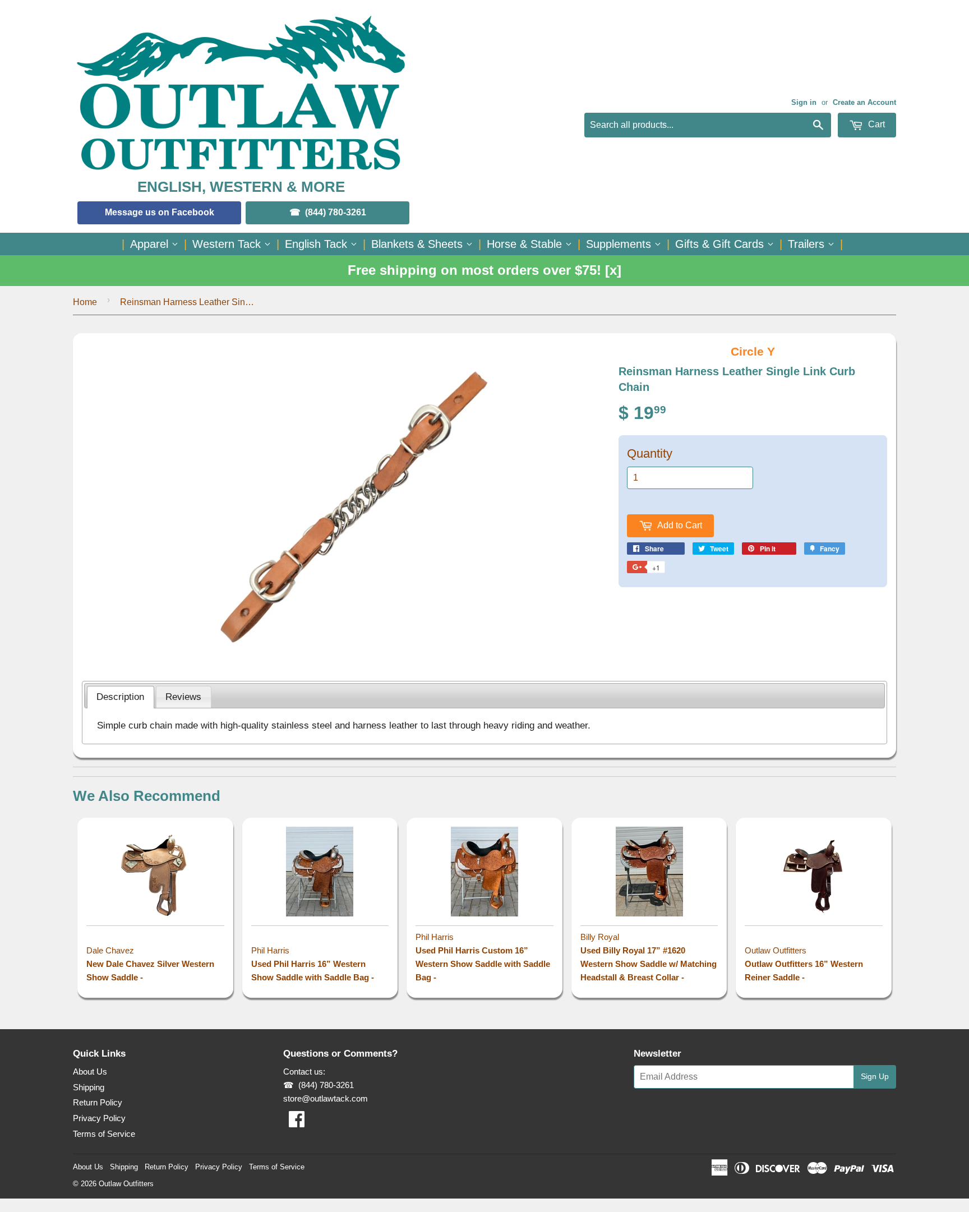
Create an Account (864, 102)
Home (85, 302)
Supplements (620, 244)
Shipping (88, 1087)
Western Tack (228, 244)
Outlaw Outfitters (126, 1183)
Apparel (151, 244)
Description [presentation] (120, 697)
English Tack (317, 244)
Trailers (808, 244)
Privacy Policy (99, 1118)
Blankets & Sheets (418, 244)
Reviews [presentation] (183, 697)
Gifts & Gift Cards (721, 244)
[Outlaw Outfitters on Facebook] (296, 1122)
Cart (875, 124)
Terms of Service (104, 1134)
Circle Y (753, 351)
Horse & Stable (526, 244)
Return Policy (97, 1102)
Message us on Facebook (159, 212)
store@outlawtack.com (325, 1098)
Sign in (803, 102)
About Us (90, 1071)
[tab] (120, 697)
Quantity (649, 453)
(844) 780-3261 (335, 212)
